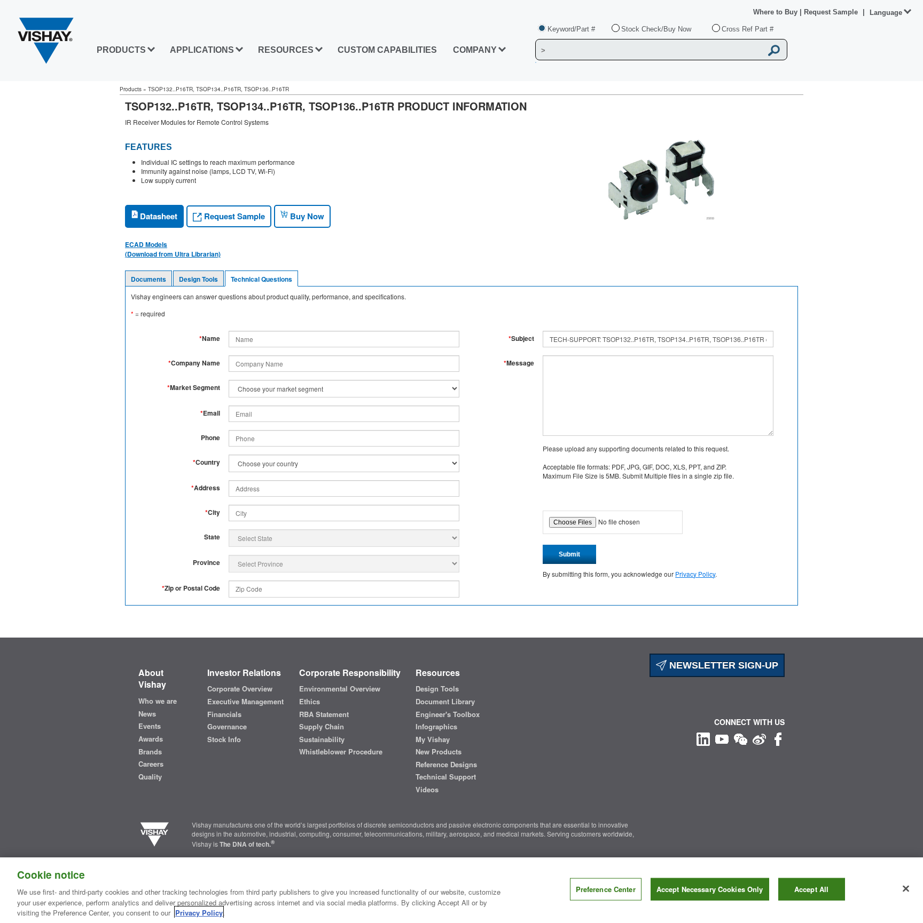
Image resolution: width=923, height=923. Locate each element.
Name (209, 338)
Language (886, 13)
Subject (521, 338)
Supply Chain (321, 726)
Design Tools (198, 279)
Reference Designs (446, 764)
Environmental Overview (339, 689)
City (212, 512)
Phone (210, 437)
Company (475, 49)
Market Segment (193, 387)
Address (205, 487)
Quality (150, 777)
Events (149, 726)
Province (206, 562)
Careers (150, 764)
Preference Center (606, 889)
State (212, 537)
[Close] (906, 889)
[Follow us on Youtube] (722, 738)
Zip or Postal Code (191, 588)
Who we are (157, 701)
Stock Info (224, 739)
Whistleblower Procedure (340, 752)
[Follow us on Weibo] (759, 738)
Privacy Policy (695, 573)
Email (210, 413)
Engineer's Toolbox (448, 714)
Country (206, 462)
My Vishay (433, 739)
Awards (150, 739)
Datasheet (157, 216)
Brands (150, 752)
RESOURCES (286, 49)
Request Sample (233, 216)
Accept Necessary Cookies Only (709, 889)
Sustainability (322, 739)
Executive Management (245, 701)
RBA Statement (324, 714)
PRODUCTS (121, 49)
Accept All (811, 889)
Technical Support (446, 777)
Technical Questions (261, 279)
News (147, 714)
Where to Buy (776, 12)
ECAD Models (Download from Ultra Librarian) (173, 249)
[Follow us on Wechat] (740, 738)
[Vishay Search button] (774, 50)
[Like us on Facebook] (778, 738)
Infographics (436, 726)
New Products (439, 752)
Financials (224, 714)
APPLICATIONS (202, 49)
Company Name (194, 363)
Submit (569, 554)
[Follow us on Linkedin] (703, 738)
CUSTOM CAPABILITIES (387, 49)
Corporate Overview (239, 689)
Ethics (309, 701)
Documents (148, 279)
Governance (227, 726)
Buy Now (306, 216)
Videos (427, 789)
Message (519, 363)
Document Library (445, 701)
